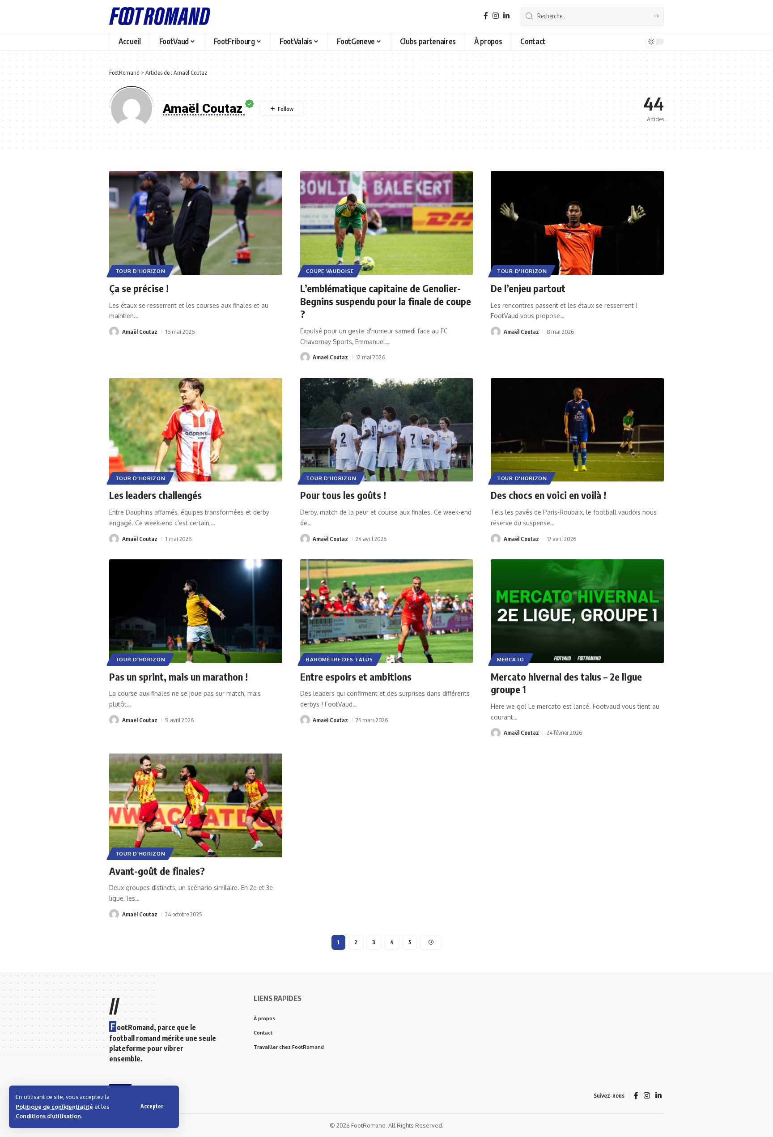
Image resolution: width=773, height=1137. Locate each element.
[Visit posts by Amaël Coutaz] (114, 331)
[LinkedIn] (506, 16)
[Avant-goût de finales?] (195, 805)
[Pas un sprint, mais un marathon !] (195, 611)
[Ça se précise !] (195, 223)
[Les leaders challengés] (195, 430)
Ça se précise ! (139, 288)
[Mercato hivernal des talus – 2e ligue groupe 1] (577, 611)
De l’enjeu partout (528, 288)
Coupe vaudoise (329, 271)
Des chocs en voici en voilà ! (548, 495)
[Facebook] (485, 16)
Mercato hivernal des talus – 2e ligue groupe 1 (566, 683)
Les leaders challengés (155, 495)
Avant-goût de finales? (157, 870)
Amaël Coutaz (139, 331)
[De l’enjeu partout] (577, 223)
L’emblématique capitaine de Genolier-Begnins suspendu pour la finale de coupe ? (385, 301)
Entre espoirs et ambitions (356, 676)
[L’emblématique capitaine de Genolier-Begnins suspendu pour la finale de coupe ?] (386, 223)
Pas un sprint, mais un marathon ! (178, 676)
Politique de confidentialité (54, 1106)
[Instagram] (495, 16)
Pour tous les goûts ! (343, 495)
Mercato (510, 659)
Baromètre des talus (339, 659)
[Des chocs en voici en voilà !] (577, 430)
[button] (152, 1106)
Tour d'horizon (140, 271)
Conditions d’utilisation (48, 1116)
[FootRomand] (159, 16)
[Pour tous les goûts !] (386, 430)
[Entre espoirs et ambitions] (386, 611)
